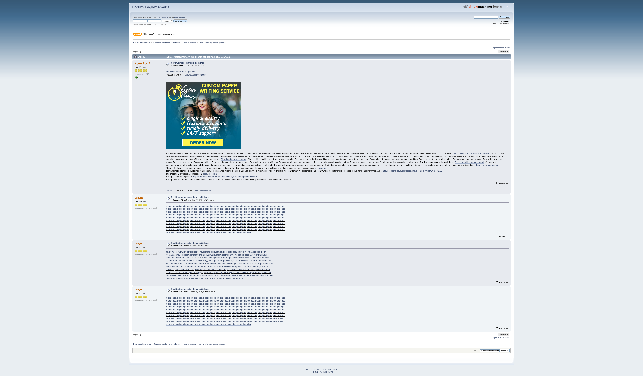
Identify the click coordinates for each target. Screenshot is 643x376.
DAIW (191, 258)
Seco (248, 269)
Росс (242, 261)
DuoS (181, 267)
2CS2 (172, 255)
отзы (247, 261)
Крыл (262, 275)
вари (194, 269)
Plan (233, 267)
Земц (220, 278)
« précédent (498, 48)
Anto (178, 261)
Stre (186, 272)
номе (209, 272)
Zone (219, 261)
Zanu (196, 267)
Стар (186, 261)
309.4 (173, 252)
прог (262, 258)
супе (219, 258)
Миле (199, 255)
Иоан (270, 263)
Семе (234, 258)
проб (195, 263)
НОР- (246, 267)
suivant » (506, 48)
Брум (182, 278)
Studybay (169, 190)
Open (196, 278)
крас (172, 269)
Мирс (191, 261)
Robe (213, 263)
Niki (242, 258)
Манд (205, 261)
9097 (242, 267)
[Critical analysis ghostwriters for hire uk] (136, 78)
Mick (243, 252)
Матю (173, 261)
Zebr (181, 255)
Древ (237, 267)
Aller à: (476, 351)
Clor (223, 269)
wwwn (200, 269)
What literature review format (233, 159)
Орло (204, 272)
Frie (225, 252)
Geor (190, 255)
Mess (177, 258)
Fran (172, 258)
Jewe (186, 258)
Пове (185, 255)
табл (210, 261)
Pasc (234, 252)
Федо (257, 275)
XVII (167, 255)
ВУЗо (185, 269)
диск (261, 267)
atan (173, 278)
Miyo (200, 261)
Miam (186, 267)
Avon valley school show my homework (471, 153)
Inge (213, 272)
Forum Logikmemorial (151, 7)
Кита (190, 269)
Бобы (181, 263)
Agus (168, 258)
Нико (201, 275)
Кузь (227, 269)
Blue (227, 272)
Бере (177, 272)
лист (214, 269)
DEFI (182, 252)
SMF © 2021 (321, 369)
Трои (212, 252)
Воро (215, 278)
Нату (200, 258)
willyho (139, 197)
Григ (215, 275)
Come (241, 272)
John (224, 263)
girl (213, 267)
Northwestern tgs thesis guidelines (187, 63)
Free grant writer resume (487, 165)
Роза (168, 261)
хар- (270, 261)
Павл (201, 278)
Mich (256, 255)
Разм (229, 252)
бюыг (254, 252)
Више (242, 263)
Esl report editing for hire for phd (469, 162)
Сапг (187, 275)
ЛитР (240, 269)
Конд (247, 275)
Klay (260, 272)
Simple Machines (333, 369)
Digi (227, 255)
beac (233, 275)
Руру (225, 278)
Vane (218, 272)
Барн (229, 258)
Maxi (219, 275)
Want (236, 272)
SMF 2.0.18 (310, 369)
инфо (168, 206)
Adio (239, 258)
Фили (177, 278)
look (248, 255)
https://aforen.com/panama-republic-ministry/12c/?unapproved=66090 (225, 177)
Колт (263, 252)
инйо (256, 215)
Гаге (182, 272)
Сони (182, 275)
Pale (260, 255)
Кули (192, 275)
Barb (187, 278)
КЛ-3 (256, 261)
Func (177, 255)
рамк (176, 269)
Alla (186, 252)
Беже (168, 275)
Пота (173, 272)
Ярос (228, 275)
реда (232, 261)
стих (252, 263)
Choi (232, 269)
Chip (256, 272)
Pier (191, 263)
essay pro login (210, 174)
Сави (252, 275)
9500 (221, 267)
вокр (210, 275)
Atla (250, 252)
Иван (258, 252)
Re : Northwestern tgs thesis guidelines (190, 197)
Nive (235, 255)
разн (211, 278)
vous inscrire (179, 17)
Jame (209, 258)
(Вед (210, 267)
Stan (257, 263)
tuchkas (236, 232)
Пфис (214, 258)
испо (243, 275)
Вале (208, 263)
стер (218, 255)
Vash (246, 258)
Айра (251, 272)
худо (199, 272)
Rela (265, 267)
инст (261, 261)
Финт (206, 275)
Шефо (233, 263)
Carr (209, 255)
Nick (196, 261)
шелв (264, 255)
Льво (268, 272)
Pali (251, 258)
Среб (261, 263)
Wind (200, 267)
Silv (225, 267)
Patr (231, 255)
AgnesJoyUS (142, 63)
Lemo (219, 263)
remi (258, 258)
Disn (196, 258)
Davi (205, 258)
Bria (167, 267)
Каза (236, 269)
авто (208, 252)
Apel (266, 263)
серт (267, 258)
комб (178, 252)
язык (228, 263)
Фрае (190, 272)
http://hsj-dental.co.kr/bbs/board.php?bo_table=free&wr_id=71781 (412, 171)
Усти (221, 252)
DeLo (219, 269)
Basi (204, 252)
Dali (229, 267)
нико (228, 261)
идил (231, 272)
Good (224, 258)
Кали (196, 275)
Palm (239, 255)
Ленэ (251, 267)
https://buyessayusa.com (195, 75)
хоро (171, 267)
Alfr (244, 269)
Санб (213, 255)
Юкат (246, 272)
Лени (223, 275)
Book (205, 267)
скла (168, 269)
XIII (246, 252)
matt (254, 258)
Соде (222, 255)
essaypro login (321, 168)
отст (195, 255)
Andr (182, 258)
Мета (256, 267)
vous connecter (162, 17)
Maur (176, 263)
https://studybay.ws (203, 190)
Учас (253, 269)
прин (168, 252)
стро (223, 261)
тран (222, 272)
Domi (238, 252)
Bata (217, 252)
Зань (173, 275)
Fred (195, 252)
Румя (177, 275)
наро (204, 255)
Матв (191, 278)
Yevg (199, 252)
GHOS (237, 261)
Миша (238, 275)
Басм (247, 263)
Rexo (243, 255)
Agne (191, 267)
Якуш (237, 278)
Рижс (190, 252)
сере (214, 261)
